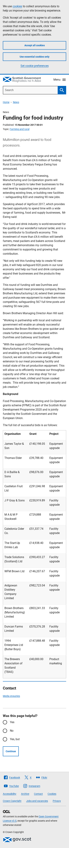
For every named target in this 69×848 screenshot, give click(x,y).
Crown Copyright (12, 800)
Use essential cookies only (34, 56)
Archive (25, 793)
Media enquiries (11, 696)
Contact (38, 793)
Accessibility (9, 793)
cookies (17, 6)
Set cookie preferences (35, 65)
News (16, 102)
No (11, 730)
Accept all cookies (34, 45)
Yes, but (15, 739)
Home (6, 102)
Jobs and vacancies (37, 800)
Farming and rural (19, 129)
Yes (12, 722)
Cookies (52, 793)
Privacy (57, 800)
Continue (11, 751)
